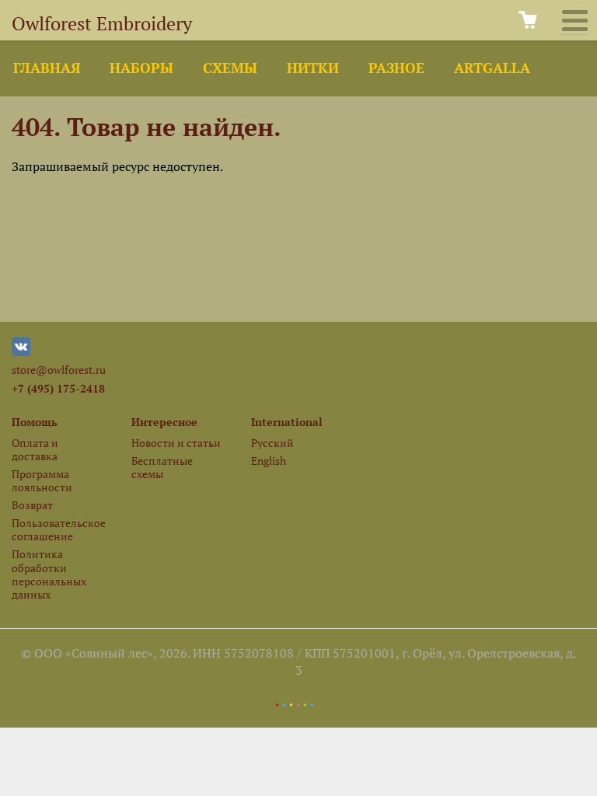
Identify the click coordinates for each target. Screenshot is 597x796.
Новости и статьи (176, 442)
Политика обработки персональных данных (49, 574)
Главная (46, 68)
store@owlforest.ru (59, 369)
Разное (396, 68)
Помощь (35, 421)
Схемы (230, 68)
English (268, 460)
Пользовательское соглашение (58, 529)
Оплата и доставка (35, 449)
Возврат (32, 505)
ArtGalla (492, 68)
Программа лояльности (42, 480)
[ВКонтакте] (21, 352)
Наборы (141, 68)
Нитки (313, 68)
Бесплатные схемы (162, 467)
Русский (272, 442)
